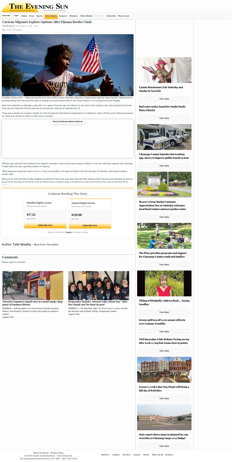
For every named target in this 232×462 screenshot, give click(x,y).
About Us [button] (105, 455)
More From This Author (46, 244)
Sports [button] (40, 16)
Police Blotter (86, 16)
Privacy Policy (57, 453)
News (31, 16)
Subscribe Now (45, 225)
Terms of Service (41, 453)
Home (24, 16)
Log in (68, 232)
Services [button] (127, 455)
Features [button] (63, 16)
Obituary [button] (73, 16)
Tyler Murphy (22, 244)
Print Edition (51, 16)
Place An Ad (123, 16)
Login (16, 15)
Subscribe (6, 15)
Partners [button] (169, 455)
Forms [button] (146, 455)
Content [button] (116, 455)
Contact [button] (137, 455)
